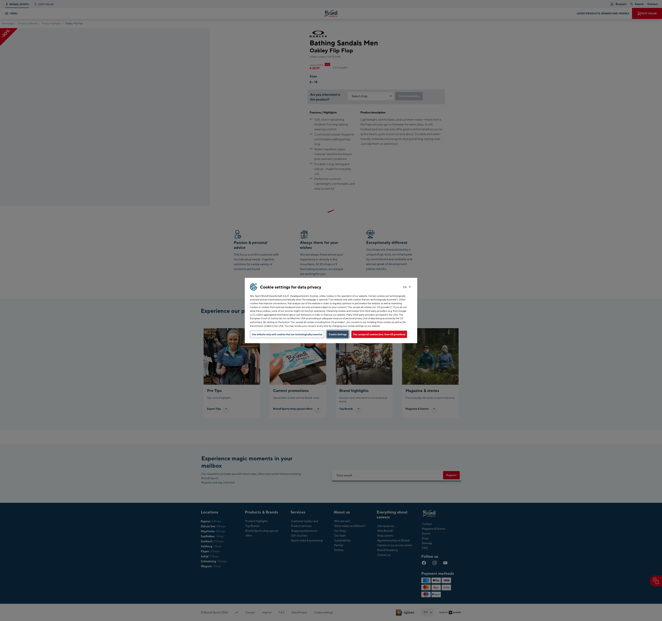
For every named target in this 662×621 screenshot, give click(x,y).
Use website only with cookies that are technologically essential (287, 334)
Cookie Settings (338, 334)
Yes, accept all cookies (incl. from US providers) (379, 334)
